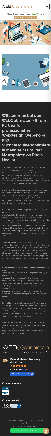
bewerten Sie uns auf (21, 373)
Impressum (30, 420)
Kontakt (41, 420)
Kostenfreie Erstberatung (25, 17)
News (42, 14)
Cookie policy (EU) (25, 423)
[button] (29, 430)
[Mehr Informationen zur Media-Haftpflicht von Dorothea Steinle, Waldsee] (5, 391)
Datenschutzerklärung (15, 420)
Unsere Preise (25, 14)
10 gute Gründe (12, 14)
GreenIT (35, 14)
